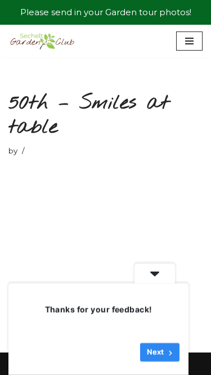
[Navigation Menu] (189, 41)
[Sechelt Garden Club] (42, 41)
